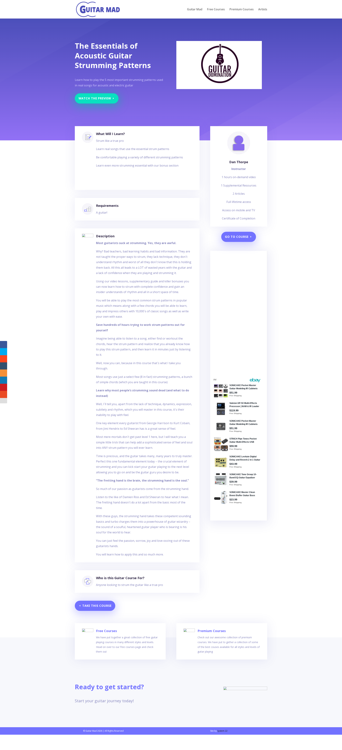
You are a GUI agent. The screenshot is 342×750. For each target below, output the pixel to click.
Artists (262, 9)
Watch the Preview (95, 98)
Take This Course (97, 606)
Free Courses (216, 9)
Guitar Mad (194, 9)
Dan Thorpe (238, 162)
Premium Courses (241, 9)
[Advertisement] (236, 313)
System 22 (222, 730)
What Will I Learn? (110, 134)
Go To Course (236, 237)
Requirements (107, 205)
